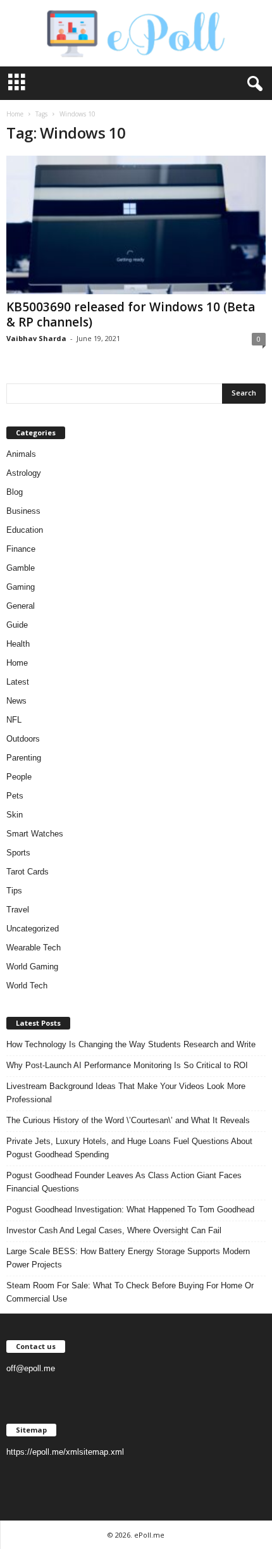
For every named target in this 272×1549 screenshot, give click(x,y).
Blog (14, 492)
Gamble (20, 568)
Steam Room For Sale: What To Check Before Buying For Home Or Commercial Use (130, 1292)
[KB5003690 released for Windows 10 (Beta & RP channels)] (136, 225)
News (16, 701)
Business (23, 511)
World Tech (26, 985)
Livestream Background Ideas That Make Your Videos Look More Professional (125, 1092)
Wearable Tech (33, 947)
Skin (14, 814)
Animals (21, 454)
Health (18, 644)
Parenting (23, 757)
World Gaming (32, 966)
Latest (17, 682)
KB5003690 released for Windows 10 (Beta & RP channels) (130, 314)
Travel (17, 909)
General (20, 606)
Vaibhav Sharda (36, 338)
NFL (14, 720)
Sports (18, 852)
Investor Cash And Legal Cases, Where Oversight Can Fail (113, 1230)
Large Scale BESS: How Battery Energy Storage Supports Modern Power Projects (128, 1258)
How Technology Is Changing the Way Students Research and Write (131, 1044)
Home (14, 113)
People (19, 776)
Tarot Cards (27, 871)
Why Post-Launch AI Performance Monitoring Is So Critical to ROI (127, 1065)
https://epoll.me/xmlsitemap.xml (65, 1452)
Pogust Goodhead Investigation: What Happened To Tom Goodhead (130, 1209)
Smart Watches (34, 833)
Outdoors (23, 738)
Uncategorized (32, 928)
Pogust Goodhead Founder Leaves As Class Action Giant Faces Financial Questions (124, 1182)
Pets (14, 795)
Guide (17, 625)
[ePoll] (136, 33)
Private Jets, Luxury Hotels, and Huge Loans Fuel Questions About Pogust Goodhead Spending (129, 1147)
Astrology (23, 473)
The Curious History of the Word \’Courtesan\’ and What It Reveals (128, 1120)
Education (24, 530)
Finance (20, 549)
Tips (14, 890)
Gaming (20, 587)
